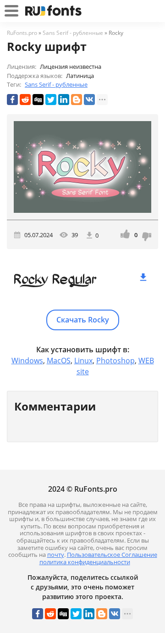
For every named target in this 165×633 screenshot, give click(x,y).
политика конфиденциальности (84, 562)
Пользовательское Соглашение (112, 554)
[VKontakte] (89, 99)
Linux (83, 360)
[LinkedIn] (63, 99)
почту (55, 554)
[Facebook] (12, 99)
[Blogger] (76, 99)
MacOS (59, 360)
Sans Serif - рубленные (56, 84)
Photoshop (115, 360)
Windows (27, 360)
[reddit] (25, 99)
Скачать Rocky (82, 320)
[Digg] (38, 99)
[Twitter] (50, 99)
